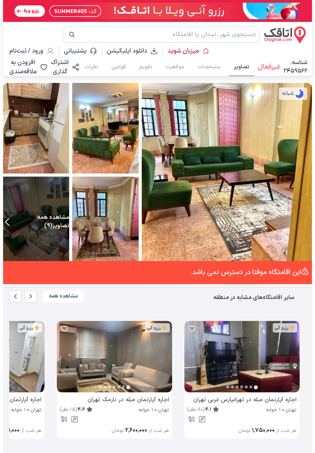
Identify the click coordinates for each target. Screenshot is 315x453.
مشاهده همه (63, 296)
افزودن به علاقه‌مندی (23, 67)
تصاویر (241, 67)
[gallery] (190, 360)
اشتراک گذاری (60, 67)
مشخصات (208, 67)
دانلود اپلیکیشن (127, 51)
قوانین (118, 67)
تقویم (145, 67)
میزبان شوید (183, 51)
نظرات (91, 67)
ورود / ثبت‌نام (26, 51)
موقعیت (174, 67)
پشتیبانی (78, 51)
